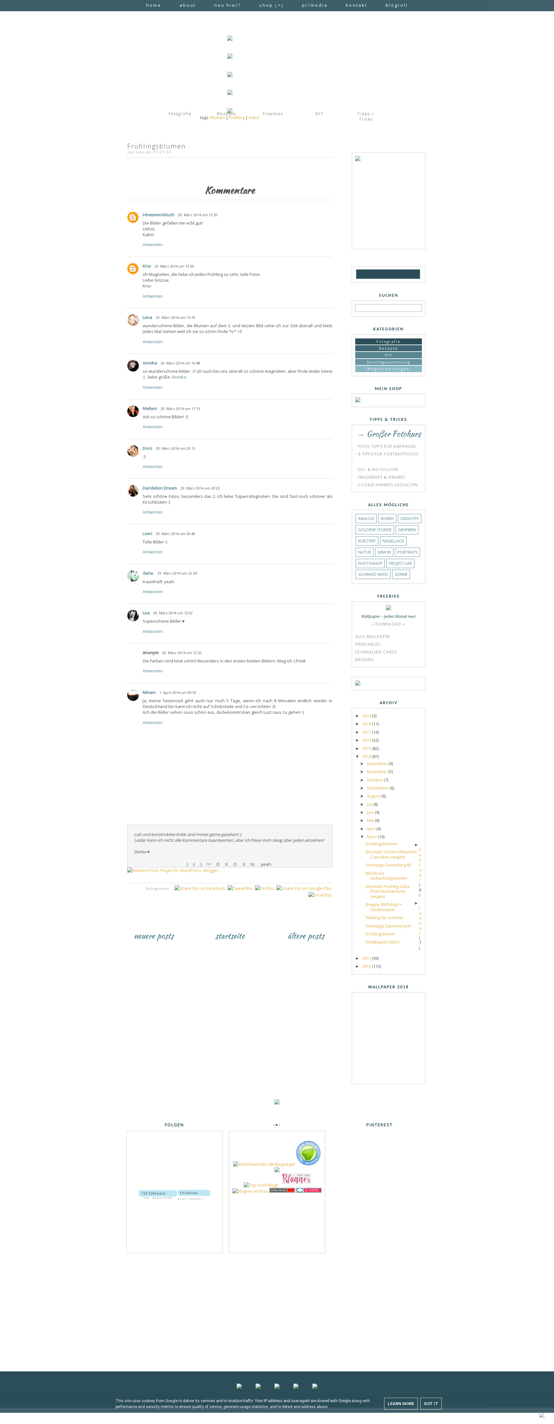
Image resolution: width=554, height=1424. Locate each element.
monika (150, 363)
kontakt (356, 5)
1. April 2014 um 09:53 (177, 692)
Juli (370, 804)
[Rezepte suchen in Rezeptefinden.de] (261, 1185)
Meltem (150, 408)
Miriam (149, 692)
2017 (367, 732)
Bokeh (387, 518)
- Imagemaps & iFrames (380, 477)
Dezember (377, 763)
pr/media (315, 5)
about (188, 5)
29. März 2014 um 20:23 (200, 488)
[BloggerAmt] (250, 1191)
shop (271, 5)
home (153, 5)
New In (384, 552)
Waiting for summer (384, 917)
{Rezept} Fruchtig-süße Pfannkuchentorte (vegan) (387, 891)
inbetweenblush (158, 214)
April (371, 828)
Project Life (400, 563)
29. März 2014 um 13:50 (174, 266)
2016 (367, 740)
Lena (147, 317)
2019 (367, 716)
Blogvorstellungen (388, 368)
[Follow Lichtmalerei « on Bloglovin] (158, 1192)
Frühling (237, 117)
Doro (147, 448)
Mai (371, 820)
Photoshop (370, 563)
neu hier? (227, 5)
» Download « (388, 624)
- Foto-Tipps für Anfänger (385, 446)
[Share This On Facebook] (199, 888)
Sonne (401, 574)
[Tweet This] (240, 888)
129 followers (188, 1193)
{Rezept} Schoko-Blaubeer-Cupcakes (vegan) (391, 854)
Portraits (407, 552)
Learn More (401, 1403)
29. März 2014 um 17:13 (180, 408)
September (378, 788)
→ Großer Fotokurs (389, 433)
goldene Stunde (374, 530)
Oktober (375, 780)
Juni (371, 812)
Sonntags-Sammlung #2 (388, 865)
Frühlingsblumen (381, 844)
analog (366, 518)
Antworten (153, 244)
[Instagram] (386, 274)
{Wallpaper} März (382, 942)
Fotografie (388, 341)
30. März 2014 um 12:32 (182, 652)
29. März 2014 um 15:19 (175, 317)
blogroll (397, 5)
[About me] (357, 159)
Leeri (147, 533)
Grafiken (407, 530)
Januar (420, 920)
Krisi (147, 266)
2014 (367, 756)
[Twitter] (395, 274)
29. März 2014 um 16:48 (180, 363)
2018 (367, 724)
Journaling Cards (376, 652)
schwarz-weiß (373, 574)
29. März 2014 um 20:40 (175, 533)
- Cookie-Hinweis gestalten (386, 485)
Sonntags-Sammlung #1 (388, 926)
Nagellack (393, 541)
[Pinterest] (405, 274)
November (377, 771)
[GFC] (361, 274)
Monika (179, 377)
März (372, 837)
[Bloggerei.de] (309, 1191)
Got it (431, 1403)
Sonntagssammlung (388, 362)
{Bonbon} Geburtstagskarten (386, 875)
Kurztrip (367, 541)
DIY (388, 355)
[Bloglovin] (369, 274)
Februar (420, 865)
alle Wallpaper (372, 636)
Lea (146, 613)
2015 (367, 748)
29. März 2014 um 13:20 (197, 214)
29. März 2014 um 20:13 (175, 448)
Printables (367, 644)
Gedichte (409, 518)
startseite (230, 936)
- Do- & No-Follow (376, 469)
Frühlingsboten (380, 934)
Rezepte (388, 348)
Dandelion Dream (160, 488)
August (374, 796)
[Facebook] (377, 274)
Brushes (364, 659)
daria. (148, 573)
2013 (367, 958)
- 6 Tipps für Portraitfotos (386, 454)
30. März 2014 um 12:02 (173, 612)
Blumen (217, 117)
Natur (254, 117)
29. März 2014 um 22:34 (177, 573)
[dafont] (415, 274)
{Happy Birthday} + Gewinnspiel (383, 906)
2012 (367, 966)
